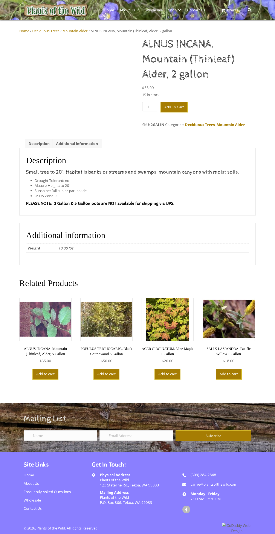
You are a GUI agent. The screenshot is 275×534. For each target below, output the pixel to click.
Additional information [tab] (77, 143)
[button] (213, 435)
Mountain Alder (75, 31)
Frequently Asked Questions (47, 491)
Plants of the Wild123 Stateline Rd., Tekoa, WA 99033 (129, 482)
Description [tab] (39, 143)
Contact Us (33, 508)
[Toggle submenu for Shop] (179, 9)
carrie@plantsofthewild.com (214, 484)
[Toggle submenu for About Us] (138, 9)
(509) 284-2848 (203, 474)
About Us (31, 483)
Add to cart (174, 107)
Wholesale (32, 500)
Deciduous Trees (46, 31)
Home (24, 31)
